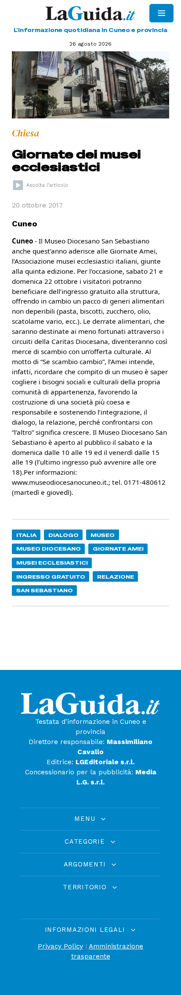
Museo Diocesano (48, 548)
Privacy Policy (60, 946)
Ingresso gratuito (50, 576)
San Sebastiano (44, 590)
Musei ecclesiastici (52, 562)
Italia (26, 535)
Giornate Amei (118, 548)
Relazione (115, 576)
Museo (102, 535)
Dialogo (63, 535)
